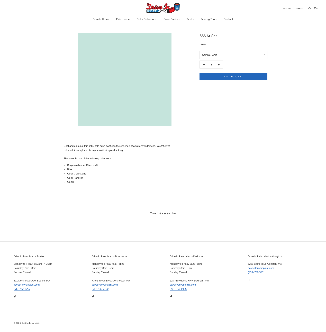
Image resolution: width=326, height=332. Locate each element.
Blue (69, 169)
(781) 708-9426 (178, 288)
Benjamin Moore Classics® (82, 165)
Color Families (171, 19)
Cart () (313, 8)
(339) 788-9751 (256, 272)
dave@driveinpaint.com (27, 284)
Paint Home (123, 19)
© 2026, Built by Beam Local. (27, 323)
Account (287, 8)
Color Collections (146, 19)
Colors (71, 181)
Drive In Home (101, 19)
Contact (228, 19)
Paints (190, 19)
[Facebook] (15, 297)
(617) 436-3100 (100, 288)
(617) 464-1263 (22, 288)
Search (299, 8)
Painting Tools (208, 19)
